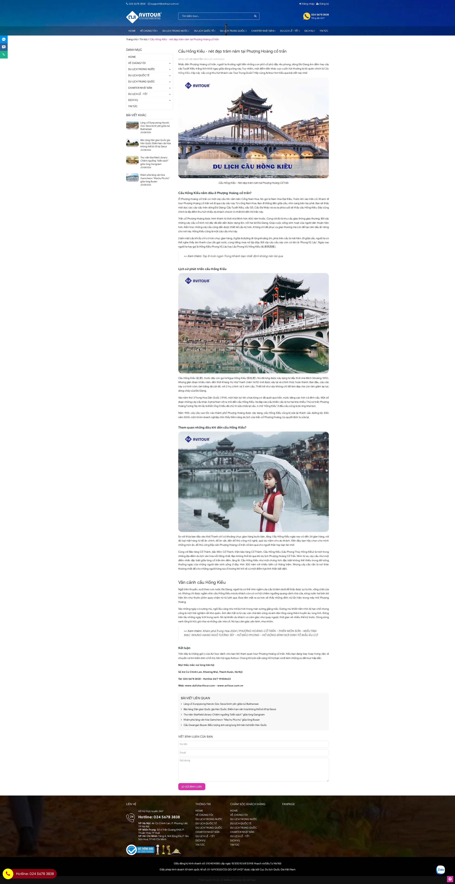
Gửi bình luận (193, 786)
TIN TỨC (324, 30)
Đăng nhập (307, 3)
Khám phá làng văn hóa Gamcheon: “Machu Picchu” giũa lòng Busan (222, 719)
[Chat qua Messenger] (4, 47)
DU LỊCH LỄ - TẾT (289, 30)
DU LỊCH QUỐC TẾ (204, 30)
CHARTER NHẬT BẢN (263, 30)
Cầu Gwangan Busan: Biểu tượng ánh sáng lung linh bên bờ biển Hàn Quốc (225, 725)
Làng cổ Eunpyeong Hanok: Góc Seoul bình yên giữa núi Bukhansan (221, 703)
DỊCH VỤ (309, 30)
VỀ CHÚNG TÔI (148, 30)
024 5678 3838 (137, 3)
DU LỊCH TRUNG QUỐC (233, 30)
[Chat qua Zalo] (4, 39)
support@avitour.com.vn (165, 3)
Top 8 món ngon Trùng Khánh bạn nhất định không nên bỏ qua (242, 256)
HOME (132, 30)
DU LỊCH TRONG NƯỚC (175, 30)
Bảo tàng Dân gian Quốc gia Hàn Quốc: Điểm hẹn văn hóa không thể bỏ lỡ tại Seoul (230, 709)
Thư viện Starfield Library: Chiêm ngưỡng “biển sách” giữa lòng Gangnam (224, 714)
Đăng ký (324, 3)
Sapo (253, 880)
